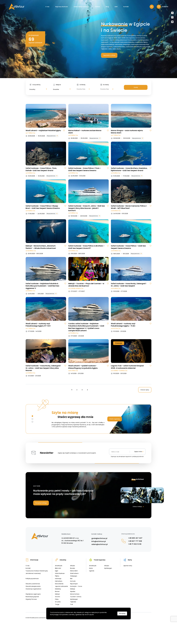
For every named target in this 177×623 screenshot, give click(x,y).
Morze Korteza (74, 594)
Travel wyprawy (99, 560)
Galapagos (73, 576)
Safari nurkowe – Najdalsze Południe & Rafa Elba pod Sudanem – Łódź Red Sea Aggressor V (42, 285)
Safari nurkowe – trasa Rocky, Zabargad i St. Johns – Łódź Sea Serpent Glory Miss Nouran (43, 368)
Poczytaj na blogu (41, 503)
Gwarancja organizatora (33, 589)
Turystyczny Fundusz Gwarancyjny (37, 571)
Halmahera (58, 581)
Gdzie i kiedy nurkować (81, 7)
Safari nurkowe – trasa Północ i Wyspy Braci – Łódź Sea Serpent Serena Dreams (43, 207)
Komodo (73, 581)
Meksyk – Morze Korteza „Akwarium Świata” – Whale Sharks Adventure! (41, 247)
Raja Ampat (74, 584)
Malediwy (58, 589)
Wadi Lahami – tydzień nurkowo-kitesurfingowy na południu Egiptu (83, 367)
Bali (71, 578)
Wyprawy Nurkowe (61, 7)
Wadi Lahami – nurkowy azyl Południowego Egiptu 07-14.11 (38, 324)
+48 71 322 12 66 (134, 544)
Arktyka (72, 566)
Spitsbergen (74, 599)
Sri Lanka (58, 602)
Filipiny (57, 576)
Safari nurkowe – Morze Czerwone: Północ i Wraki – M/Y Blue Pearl (129, 207)
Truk (71, 604)
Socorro (57, 597)
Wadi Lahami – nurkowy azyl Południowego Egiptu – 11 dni (123, 324)
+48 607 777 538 (135, 541)
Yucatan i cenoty (75, 597)
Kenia (91, 568)
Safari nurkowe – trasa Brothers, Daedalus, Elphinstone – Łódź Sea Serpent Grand (129, 169)
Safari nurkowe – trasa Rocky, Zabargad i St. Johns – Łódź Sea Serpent (128, 284)
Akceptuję (122, 613)
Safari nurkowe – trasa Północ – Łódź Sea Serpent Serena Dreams (128, 247)
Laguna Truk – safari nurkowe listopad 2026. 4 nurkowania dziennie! (127, 367)
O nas (47, 7)
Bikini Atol (58, 568)
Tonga (57, 604)
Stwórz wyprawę (114, 419)
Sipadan (72, 591)
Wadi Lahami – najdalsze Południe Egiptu (43, 130)
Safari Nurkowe (60, 573)
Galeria (97, 7)
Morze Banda (59, 584)
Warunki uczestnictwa (33, 584)
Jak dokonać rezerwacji (33, 573)
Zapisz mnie (138, 451)
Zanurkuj (63, 560)
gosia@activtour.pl (99, 538)
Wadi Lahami (74, 573)
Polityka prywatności (32, 578)
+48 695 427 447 (135, 538)
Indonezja (58, 578)
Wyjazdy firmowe (31, 599)
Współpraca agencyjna (33, 594)
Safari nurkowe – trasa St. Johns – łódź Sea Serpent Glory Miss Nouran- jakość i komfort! (86, 208)
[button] (32, 416)
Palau (57, 599)
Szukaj (136, 87)
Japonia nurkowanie (61, 586)
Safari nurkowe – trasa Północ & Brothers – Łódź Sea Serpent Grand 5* (86, 247)
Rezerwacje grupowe (32, 597)
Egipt (56, 571)
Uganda (91, 571)
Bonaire (72, 568)
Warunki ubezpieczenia (33, 586)
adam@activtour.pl (99, 544)
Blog (107, 7)
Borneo (57, 591)
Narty (130, 560)
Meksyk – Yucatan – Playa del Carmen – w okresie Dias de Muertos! (86, 284)
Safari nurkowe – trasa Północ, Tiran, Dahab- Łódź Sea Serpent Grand (41, 169)
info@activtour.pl (98, 541)
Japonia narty (127, 566)
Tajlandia (73, 602)
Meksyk (57, 594)
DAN (116, 7)
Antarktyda (58, 566)
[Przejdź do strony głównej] (16, 7)
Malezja (72, 589)
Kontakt (126, 7)
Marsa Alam (74, 571)
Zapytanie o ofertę (109, 55)
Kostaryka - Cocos (76, 586)
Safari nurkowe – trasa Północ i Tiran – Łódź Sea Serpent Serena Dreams (84, 169)
